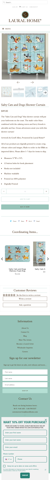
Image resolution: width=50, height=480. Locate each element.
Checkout (33, 7)
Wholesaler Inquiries (25, 347)
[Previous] (18, 82)
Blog (25, 336)
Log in (15, 7)
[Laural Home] (25, 17)
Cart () (24, 7)
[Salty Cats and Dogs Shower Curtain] (25, 56)
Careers (25, 351)
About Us (25, 328)
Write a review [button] (25, 298)
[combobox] (8, 459)
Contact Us (25, 332)
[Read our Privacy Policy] (45, 469)
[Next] (32, 82)
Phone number (8, 454)
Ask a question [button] (25, 305)
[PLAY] (25, 56)
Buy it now (25, 207)
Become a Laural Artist (25, 344)
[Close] (46, 420)
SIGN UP (25, 475)
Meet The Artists (25, 340)
